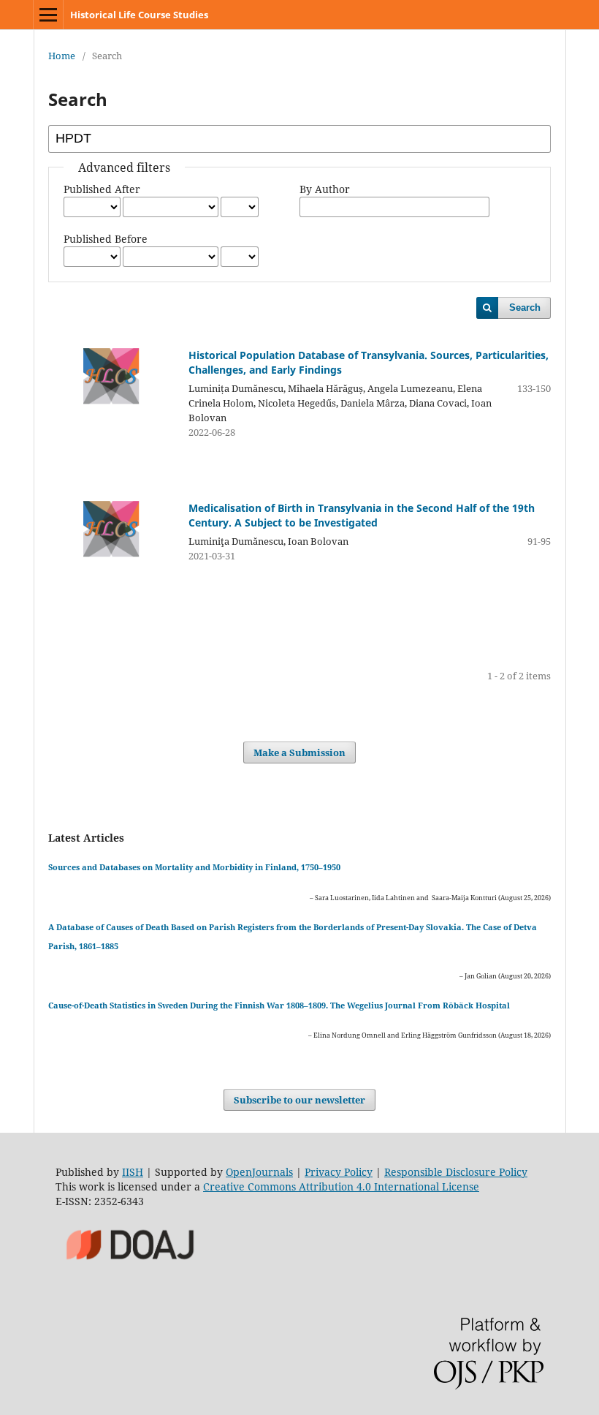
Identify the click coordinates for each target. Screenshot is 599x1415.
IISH (132, 1172)
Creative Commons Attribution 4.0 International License (341, 1186)
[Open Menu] (48, 14)
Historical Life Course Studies (139, 14)
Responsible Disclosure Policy (455, 1172)
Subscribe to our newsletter (299, 1099)
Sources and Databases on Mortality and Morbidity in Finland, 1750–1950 (194, 866)
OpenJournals (259, 1172)
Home (61, 55)
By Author (325, 189)
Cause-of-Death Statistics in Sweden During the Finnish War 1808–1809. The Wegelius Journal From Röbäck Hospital (279, 1005)
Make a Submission (299, 752)
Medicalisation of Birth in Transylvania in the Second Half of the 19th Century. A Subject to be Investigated (361, 515)
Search (525, 307)
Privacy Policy (339, 1172)
